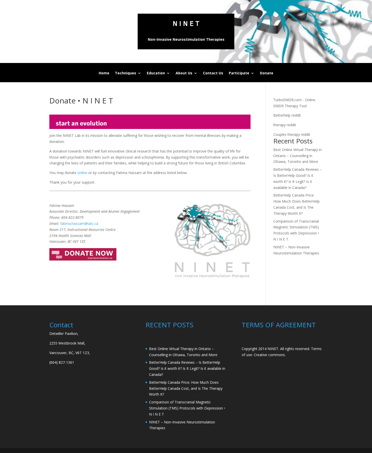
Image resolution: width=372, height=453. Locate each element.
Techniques (125, 73)
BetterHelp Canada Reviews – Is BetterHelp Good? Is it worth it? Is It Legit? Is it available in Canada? (187, 368)
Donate (266, 73)
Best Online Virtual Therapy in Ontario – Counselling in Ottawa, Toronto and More (297, 155)
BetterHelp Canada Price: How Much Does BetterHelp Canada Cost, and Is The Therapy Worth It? (185, 388)
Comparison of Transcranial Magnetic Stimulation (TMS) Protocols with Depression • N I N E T (187, 408)
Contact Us (213, 73)
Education (156, 73)
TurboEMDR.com (287, 99)
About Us (184, 73)
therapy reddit (284, 124)
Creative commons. (270, 354)
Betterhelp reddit (287, 115)
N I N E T (186, 24)
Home (104, 73)
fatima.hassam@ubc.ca (79, 223)
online (82, 172)
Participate (239, 73)
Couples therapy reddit (291, 134)
